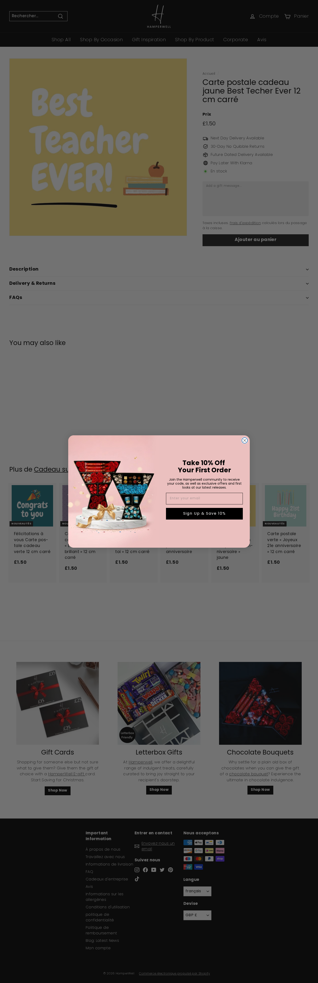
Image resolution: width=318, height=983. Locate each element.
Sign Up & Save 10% (204, 514)
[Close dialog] (244, 440)
